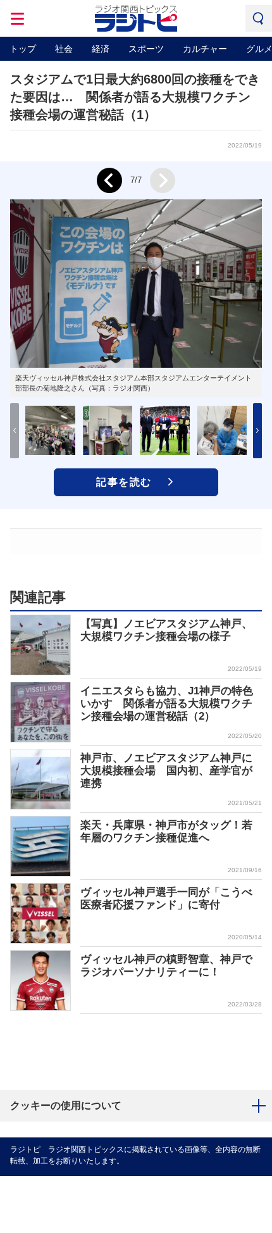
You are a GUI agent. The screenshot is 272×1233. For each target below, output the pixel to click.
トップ (22, 49)
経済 (100, 49)
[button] (257, 430)
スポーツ (146, 49)
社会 (64, 49)
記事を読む (124, 482)
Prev (109, 180)
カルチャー (205, 49)
